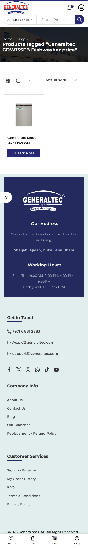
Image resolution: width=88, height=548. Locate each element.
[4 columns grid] (8, 81)
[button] (72, 8)
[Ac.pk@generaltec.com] (9, 342)
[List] (17, 81)
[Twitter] (18, 369)
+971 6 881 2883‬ (26, 331)
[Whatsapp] (37, 369)
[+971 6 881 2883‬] (9, 331)
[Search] (79, 19)
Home (8, 39)
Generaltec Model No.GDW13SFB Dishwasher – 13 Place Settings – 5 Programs (22, 141)
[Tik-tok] (47, 369)
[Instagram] (28, 369)
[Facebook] (9, 369)
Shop (21, 39)
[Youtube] (56, 369)
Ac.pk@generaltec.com (33, 342)
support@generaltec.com (35, 353)
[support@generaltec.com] (9, 353)
